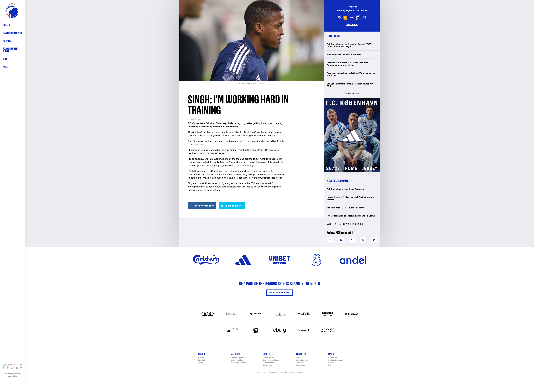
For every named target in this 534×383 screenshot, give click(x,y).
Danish (19, 365)
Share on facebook (203, 205)
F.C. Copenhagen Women (10, 49)
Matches (7, 40)
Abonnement (269, 363)
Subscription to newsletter (12, 374)
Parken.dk (332, 358)
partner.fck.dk (279, 292)
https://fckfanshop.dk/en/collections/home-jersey (350, 101)
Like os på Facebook (3, 367)
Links (331, 354)
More (5, 66)
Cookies (283, 373)
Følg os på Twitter (21, 367)
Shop (5, 58)
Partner (299, 358)
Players (201, 358)
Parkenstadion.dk (335, 360)
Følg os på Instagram (12, 367)
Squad (201, 354)
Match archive (237, 360)
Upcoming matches (239, 358)
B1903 (331, 363)
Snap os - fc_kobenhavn (8, 367)
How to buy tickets (271, 360)
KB (329, 365)
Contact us (300, 365)
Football (201, 360)
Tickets (6, 24)
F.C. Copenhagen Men (12, 32)
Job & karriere (302, 360)
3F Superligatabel (238, 363)
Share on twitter (234, 205)
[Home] (12, 12)
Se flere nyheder (352, 93)
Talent (200, 363)
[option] (251, 40)
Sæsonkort (268, 365)
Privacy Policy (296, 373)
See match (352, 24)
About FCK (301, 354)
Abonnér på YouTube (16, 367)
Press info (300, 363)
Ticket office (268, 358)
